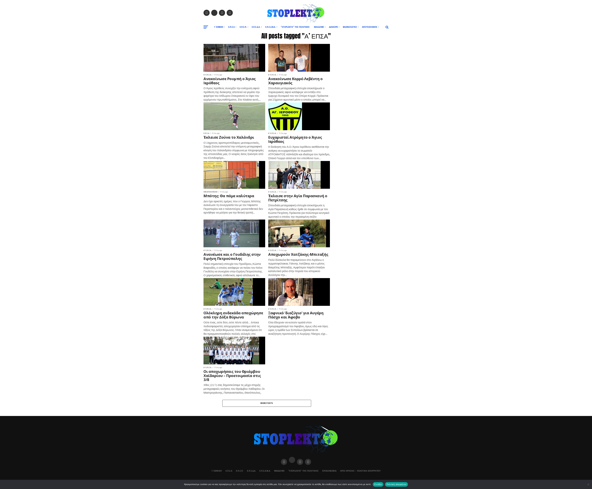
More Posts (267, 403)
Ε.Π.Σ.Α (231, 27)
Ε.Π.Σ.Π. (243, 27)
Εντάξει (378, 484)
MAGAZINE (319, 27)
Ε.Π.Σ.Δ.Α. (256, 27)
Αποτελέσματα (369, 27)
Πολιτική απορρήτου (396, 484)
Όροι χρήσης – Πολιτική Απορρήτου (360, 471)
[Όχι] (588, 484)
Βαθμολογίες (350, 27)
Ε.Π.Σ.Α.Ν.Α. (270, 27)
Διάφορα (333, 27)
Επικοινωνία (329, 471)
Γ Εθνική (218, 27)
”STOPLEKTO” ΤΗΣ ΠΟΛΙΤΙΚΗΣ (295, 27)
